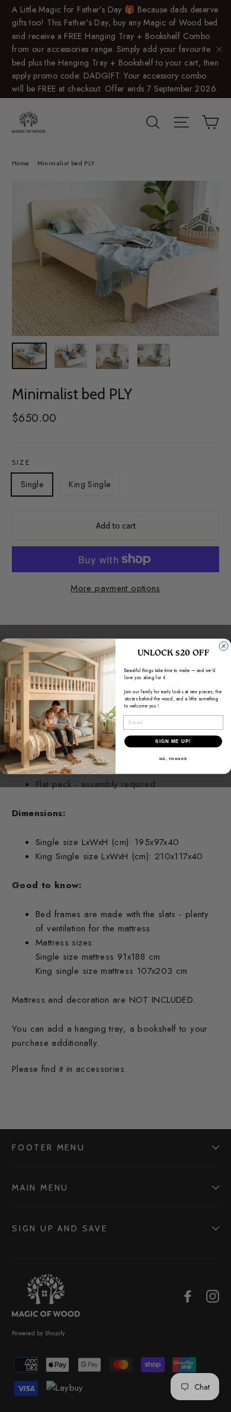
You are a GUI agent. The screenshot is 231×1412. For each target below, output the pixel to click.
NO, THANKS (173, 758)
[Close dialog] (223, 645)
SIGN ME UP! (173, 740)
